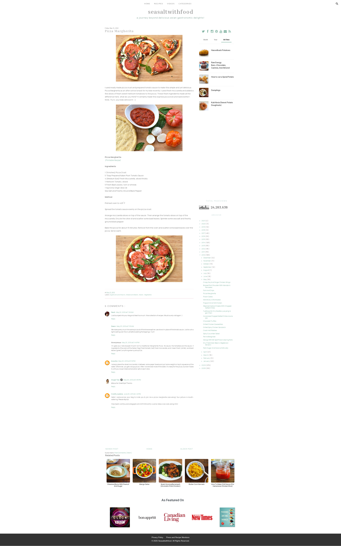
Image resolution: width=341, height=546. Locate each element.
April (205, 352)
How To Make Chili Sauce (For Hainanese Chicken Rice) (222, 485)
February (206, 358)
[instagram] (212, 32)
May (205, 279)
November (207, 261)
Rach (113, 312)
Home (147, 4)
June (205, 276)
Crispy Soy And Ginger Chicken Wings (216, 282)
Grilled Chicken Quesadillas (213, 324)
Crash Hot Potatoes (210, 330)
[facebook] (208, 32)
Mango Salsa (144, 484)
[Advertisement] (216, 155)
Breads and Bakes (132, 295)
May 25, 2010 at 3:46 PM (130, 342)
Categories (185, 4)
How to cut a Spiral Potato (222, 77)
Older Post (186, 449)
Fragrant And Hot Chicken (212, 303)
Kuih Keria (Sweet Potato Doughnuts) (222, 103)
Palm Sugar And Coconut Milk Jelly (215, 348)
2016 (203, 236)
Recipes (158, 4)
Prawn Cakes (208, 297)
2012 (203, 249)
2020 (204, 224)
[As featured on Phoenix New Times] (202, 517)
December (207, 258)
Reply (113, 319)
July (205, 273)
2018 (203, 230)
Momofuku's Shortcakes (212, 300)
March (206, 355)
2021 (203, 221)
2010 (203, 255)
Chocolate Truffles (209, 321)
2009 (204, 365)
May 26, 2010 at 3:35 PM (132, 380)
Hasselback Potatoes (220, 50)
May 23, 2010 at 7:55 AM (125, 326)
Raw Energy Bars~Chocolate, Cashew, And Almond (220, 65)
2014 (203, 242)
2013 (203, 245)
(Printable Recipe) (113, 160)
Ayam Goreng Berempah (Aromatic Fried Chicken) (170, 485)
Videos (171, 4)
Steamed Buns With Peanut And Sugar (118, 485)
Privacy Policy (157, 537)
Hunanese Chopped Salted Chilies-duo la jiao (218, 317)
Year (215, 40)
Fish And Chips (208, 290)
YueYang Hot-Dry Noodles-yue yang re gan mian (217, 312)
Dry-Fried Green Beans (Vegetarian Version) (215, 344)
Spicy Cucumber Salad (211, 333)
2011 (203, 252)
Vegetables (148, 295)
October (206, 264)
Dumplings (215, 90)
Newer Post (111, 449)
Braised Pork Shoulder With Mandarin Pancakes (216, 286)
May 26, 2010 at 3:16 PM (126, 361)
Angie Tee (115, 380)
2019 (203, 227)
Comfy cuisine (117, 394)
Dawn (113, 326)
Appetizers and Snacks (118, 295)
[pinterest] (216, 32)
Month (205, 40)
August (206, 270)
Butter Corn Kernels (196, 484)
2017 (203, 233)
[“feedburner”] (230, 32)
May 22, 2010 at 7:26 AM (124, 312)
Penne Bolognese (209, 337)
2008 (204, 368)
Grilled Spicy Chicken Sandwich (214, 327)
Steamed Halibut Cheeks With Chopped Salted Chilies (217, 307)
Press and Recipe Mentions (177, 537)
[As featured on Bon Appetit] (147, 517)
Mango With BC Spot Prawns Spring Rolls (218, 340)
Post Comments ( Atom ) (123, 453)
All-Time (226, 40)
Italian (141, 295)
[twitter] (203, 32)
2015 (203, 239)
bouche (114, 361)
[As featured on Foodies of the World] (227, 517)
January (206, 361)
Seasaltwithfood (170, 11)
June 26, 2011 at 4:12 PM (132, 394)
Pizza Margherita (209, 293)
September (207, 267)
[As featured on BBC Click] (120, 517)
